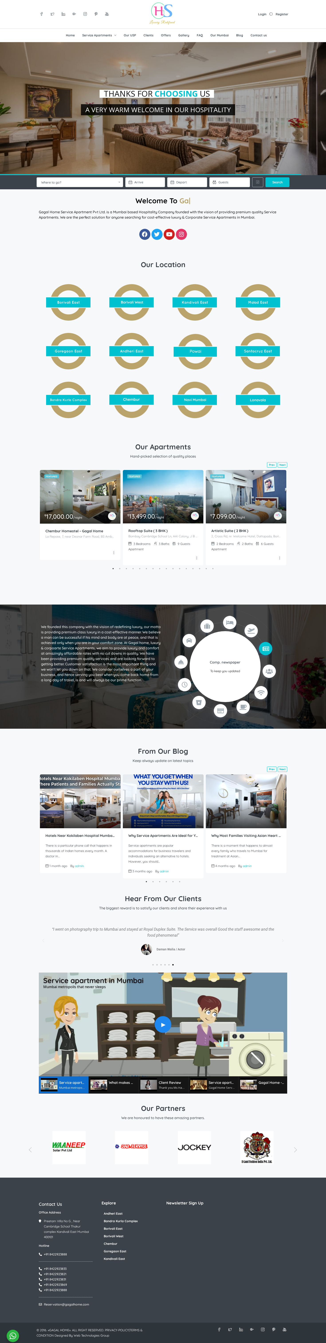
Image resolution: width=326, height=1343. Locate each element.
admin (79, 866)
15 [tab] (206, 568)
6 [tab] (146, 568)
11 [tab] (179, 568)
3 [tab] (126, 568)
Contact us (259, 35)
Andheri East (113, 1214)
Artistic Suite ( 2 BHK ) (229, 531)
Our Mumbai (219, 35)
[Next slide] (295, 1149)
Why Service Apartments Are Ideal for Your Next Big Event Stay (163, 835)
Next (282, 464)
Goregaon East (115, 1251)
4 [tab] (133, 568)
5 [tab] (139, 568)
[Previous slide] (30, 1149)
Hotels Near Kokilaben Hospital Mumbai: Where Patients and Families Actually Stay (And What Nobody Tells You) (80, 835)
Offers (166, 35)
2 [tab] (120, 568)
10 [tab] (173, 568)
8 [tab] (159, 568)
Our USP (130, 35)
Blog (239, 35)
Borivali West (114, 1236)
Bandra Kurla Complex (121, 1221)
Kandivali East (114, 1259)
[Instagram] (181, 234)
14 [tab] (199, 568)
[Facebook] (144, 234)
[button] (43, 940)
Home (70, 35)
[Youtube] (169, 234)
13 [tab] (193, 568)
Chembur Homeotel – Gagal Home (74, 531)
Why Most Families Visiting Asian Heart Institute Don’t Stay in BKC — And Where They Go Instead (246, 835)
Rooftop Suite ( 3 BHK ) (148, 531)
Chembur (110, 1244)
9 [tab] (166, 568)
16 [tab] (213, 568)
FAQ (200, 35)
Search (277, 182)
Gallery (183, 35)
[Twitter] (157, 234)
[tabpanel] (80, 515)
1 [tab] (113, 568)
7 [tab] (153, 568)
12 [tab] (186, 568)
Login (262, 14)
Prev (272, 464)
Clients (148, 35)
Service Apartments (97, 35)
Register (282, 14)
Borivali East (113, 1229)
